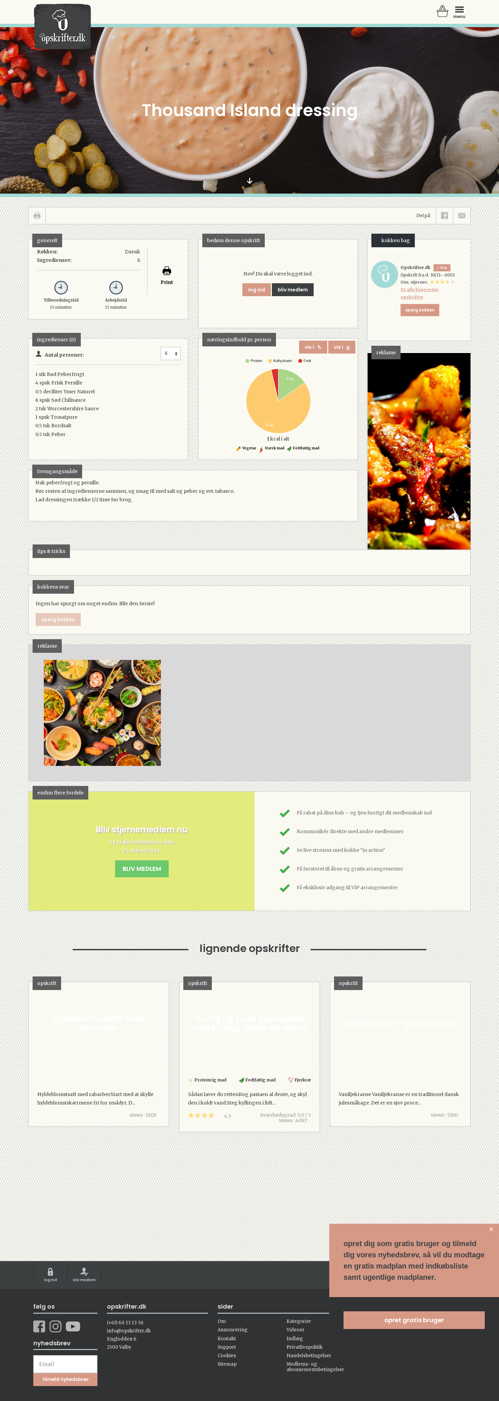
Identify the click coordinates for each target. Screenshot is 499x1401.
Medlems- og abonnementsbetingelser (315, 1366)
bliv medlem (293, 289)
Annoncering (232, 1330)
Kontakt (227, 1339)
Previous (44, 713)
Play (34, 713)
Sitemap (227, 1364)
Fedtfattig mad (305, 448)
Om (222, 1321)
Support (227, 1347)
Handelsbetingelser (309, 1356)
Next (455, 713)
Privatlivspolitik (304, 1347)
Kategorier (299, 1321)
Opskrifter (62, 26)
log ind (256, 289)
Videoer (295, 1330)
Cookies (227, 1356)
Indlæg (295, 1339)
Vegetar (249, 448)
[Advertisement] (250, 719)
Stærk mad (274, 448)
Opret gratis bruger (414, 1320)
